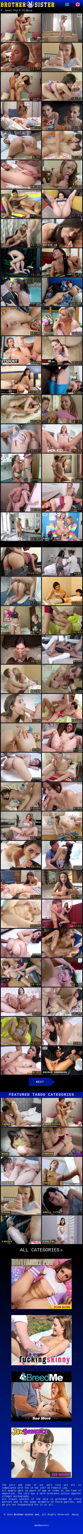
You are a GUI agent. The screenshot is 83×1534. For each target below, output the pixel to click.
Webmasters (41, 1525)
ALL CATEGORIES (39, 1250)
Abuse (75, 1514)
